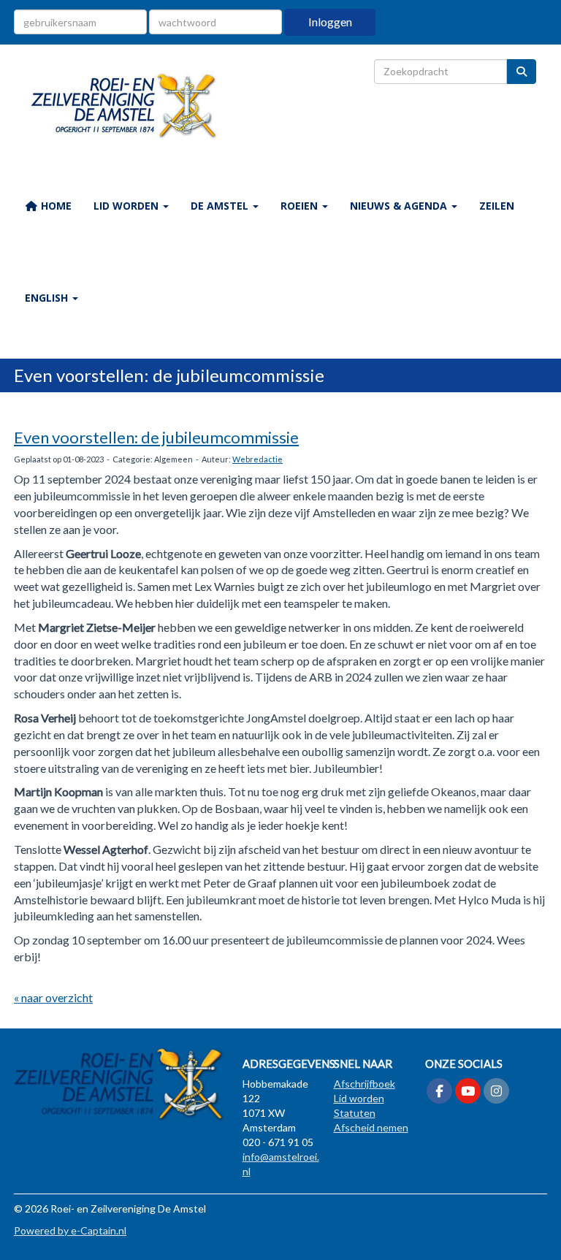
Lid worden (359, 1098)
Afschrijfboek (364, 1083)
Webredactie (257, 459)
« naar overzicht (53, 997)
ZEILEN (496, 206)
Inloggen (330, 21)
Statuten (354, 1113)
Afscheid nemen (371, 1127)
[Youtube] (468, 1091)
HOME (55, 206)
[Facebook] (439, 1091)
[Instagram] (496, 1091)
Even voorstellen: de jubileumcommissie (156, 437)
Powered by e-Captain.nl (70, 1230)
